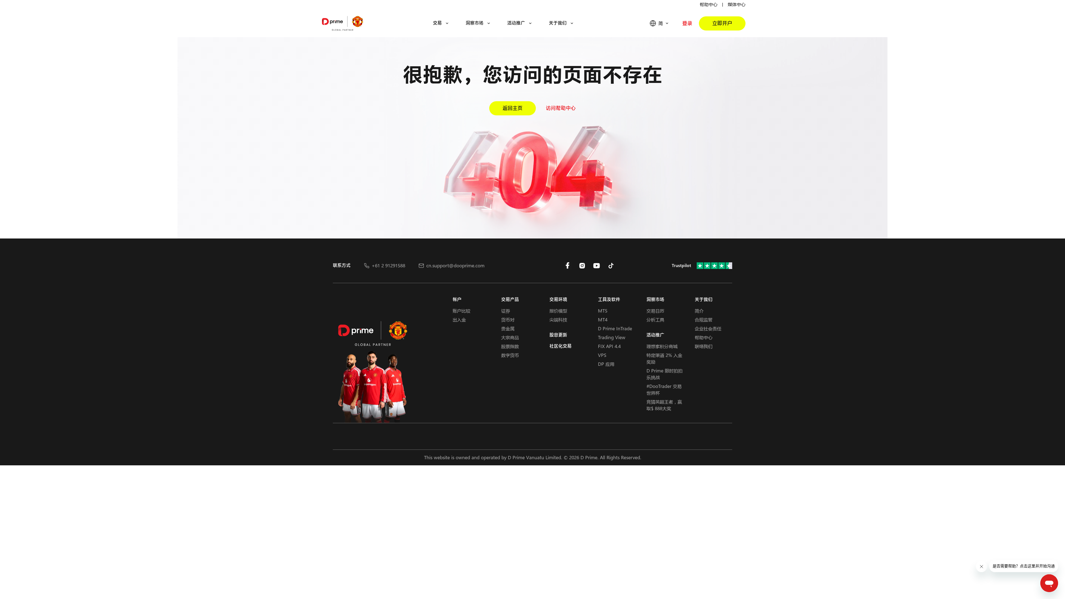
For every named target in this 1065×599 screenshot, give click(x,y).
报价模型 (558, 311)
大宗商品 (510, 337)
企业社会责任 (708, 328)
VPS (602, 355)
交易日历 (655, 311)
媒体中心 (737, 4)
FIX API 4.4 (609, 346)
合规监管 (703, 320)
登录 (687, 23)
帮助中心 (708, 4)
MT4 (602, 320)
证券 (505, 311)
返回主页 (513, 108)
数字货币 (510, 355)
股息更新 (558, 335)
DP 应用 (606, 364)
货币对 (507, 320)
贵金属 (507, 328)
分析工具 (655, 320)
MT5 (602, 311)
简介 (699, 311)
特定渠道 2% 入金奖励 (664, 358)
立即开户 (722, 23)
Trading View (611, 337)
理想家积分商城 (662, 346)
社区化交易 (560, 346)
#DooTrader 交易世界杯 (664, 389)
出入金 (459, 320)
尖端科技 (558, 320)
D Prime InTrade (615, 328)
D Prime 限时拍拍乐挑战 (664, 374)
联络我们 (703, 346)
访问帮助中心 (561, 108)
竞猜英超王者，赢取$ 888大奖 (664, 405)
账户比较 (461, 311)
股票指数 (510, 346)
